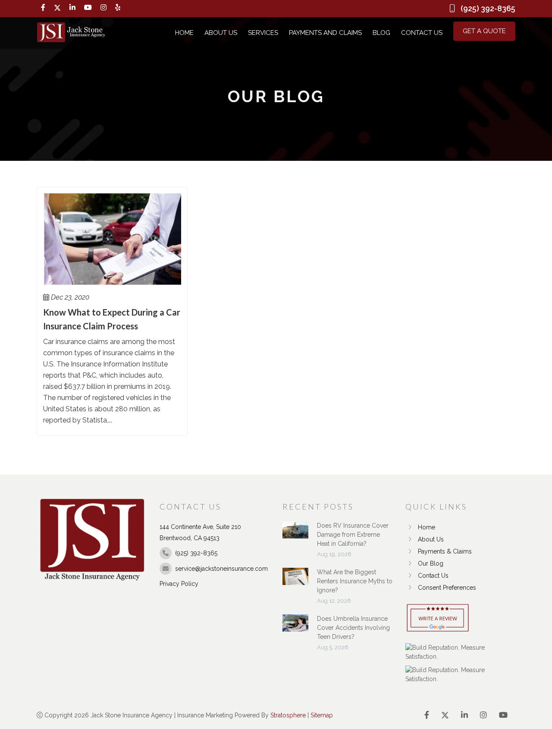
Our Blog (430, 563)
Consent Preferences (447, 587)
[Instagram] (103, 8)
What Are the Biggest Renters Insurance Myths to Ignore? (354, 581)
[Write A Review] (437, 618)
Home (184, 33)
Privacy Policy (179, 583)
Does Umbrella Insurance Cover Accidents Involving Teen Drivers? (353, 627)
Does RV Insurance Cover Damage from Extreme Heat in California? (353, 534)
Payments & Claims (445, 551)
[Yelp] (117, 8)
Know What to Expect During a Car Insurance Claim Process (111, 319)
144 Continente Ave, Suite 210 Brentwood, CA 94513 (200, 532)
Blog (381, 33)
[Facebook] (43, 8)
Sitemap (321, 715)
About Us (220, 33)
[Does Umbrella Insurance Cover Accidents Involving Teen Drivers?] (295, 627)
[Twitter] (57, 7)
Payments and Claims (325, 33)
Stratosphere (288, 715)
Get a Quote (484, 31)
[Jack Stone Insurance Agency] (71, 33)
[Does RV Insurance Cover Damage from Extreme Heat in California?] (295, 534)
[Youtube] (88, 8)
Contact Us (421, 33)
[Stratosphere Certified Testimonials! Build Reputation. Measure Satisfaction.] (460, 652)
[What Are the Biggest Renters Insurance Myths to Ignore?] (295, 581)
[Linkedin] (72, 8)
